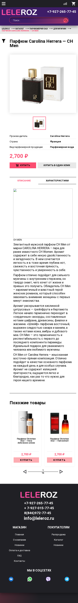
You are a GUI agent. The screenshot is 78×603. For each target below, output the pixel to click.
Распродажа (58, 534)
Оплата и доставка (19, 550)
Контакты (19, 561)
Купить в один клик (57, 165)
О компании (19, 540)
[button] (24, 471)
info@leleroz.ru (39, 518)
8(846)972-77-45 (37, 513)
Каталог (58, 540)
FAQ (19, 555)
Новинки (19, 545)
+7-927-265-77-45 (61, 11)
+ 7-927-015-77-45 (39, 508)
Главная (19, 534)
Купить (25, 165)
